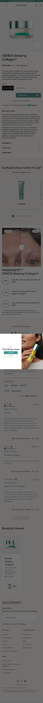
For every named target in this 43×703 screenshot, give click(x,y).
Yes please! (11, 352)
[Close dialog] (42, 334)
